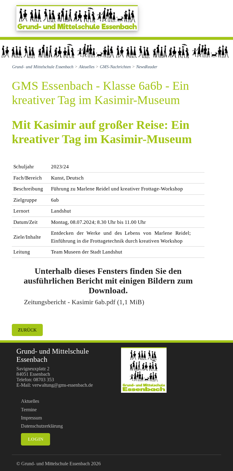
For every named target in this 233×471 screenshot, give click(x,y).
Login (35, 439)
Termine (29, 409)
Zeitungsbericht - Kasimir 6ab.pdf (84, 302)
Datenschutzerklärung (42, 426)
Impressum (31, 417)
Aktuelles (30, 401)
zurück (27, 330)
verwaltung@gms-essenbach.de (62, 385)
